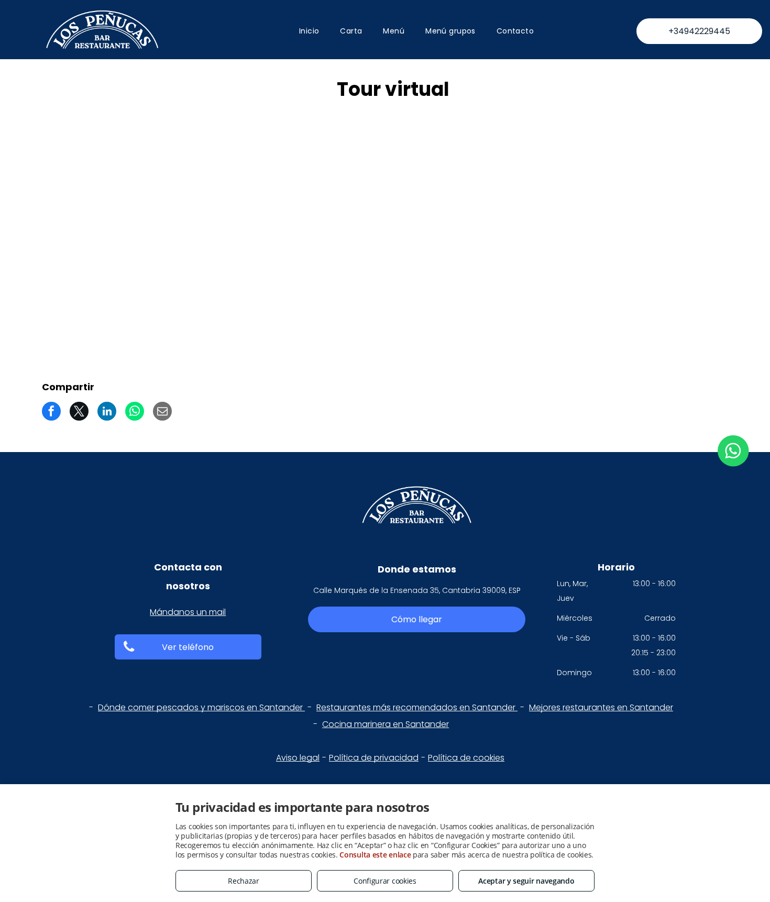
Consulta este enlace (375, 855)
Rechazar (243, 881)
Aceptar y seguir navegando (526, 881)
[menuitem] (309, 31)
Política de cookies (466, 758)
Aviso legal (298, 758)
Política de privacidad (374, 758)
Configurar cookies (385, 881)
